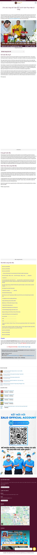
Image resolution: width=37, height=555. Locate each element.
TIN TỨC (18, 6)
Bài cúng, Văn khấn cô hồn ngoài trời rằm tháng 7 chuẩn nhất (13, 374)
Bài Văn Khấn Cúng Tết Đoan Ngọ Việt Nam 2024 (11, 377)
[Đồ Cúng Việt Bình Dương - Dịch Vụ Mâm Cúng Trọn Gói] (18, 3)
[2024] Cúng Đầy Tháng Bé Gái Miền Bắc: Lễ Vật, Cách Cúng (13, 380)
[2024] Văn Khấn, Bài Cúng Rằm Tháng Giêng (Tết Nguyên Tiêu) (13, 383)
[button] (1, 3)
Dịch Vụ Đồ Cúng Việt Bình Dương (13, 355)
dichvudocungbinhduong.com (28, 355)
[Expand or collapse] (23, 51)
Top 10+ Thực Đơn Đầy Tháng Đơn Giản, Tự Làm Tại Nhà (12, 370)
